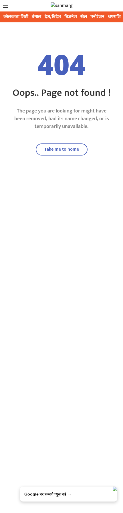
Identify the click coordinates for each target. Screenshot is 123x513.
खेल (83, 17)
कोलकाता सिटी (15, 17)
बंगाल (36, 17)
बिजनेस (70, 17)
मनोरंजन (97, 17)
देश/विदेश (53, 17)
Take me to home (61, 149)
